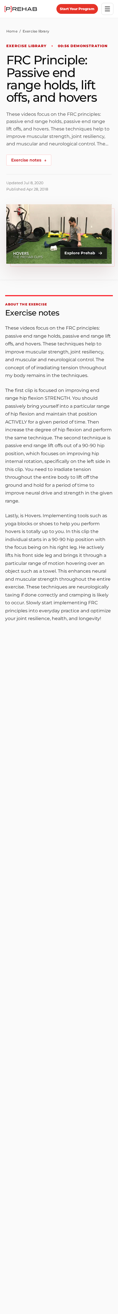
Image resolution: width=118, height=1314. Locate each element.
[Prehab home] (21, 9)
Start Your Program (77, 9)
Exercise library (36, 31)
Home (11, 31)
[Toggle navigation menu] (107, 9)
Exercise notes (28, 160)
